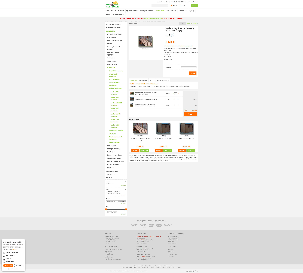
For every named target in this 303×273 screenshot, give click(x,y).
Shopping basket (172, 243)
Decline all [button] (19, 265)
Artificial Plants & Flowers (114, 34)
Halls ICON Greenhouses (116, 71)
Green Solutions (125, 271)
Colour (108, 181)
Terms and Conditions (173, 238)
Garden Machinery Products (112, 236)
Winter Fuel (110, 168)
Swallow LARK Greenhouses (114, 93)
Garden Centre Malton (158, 265)
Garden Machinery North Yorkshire (129, 267)
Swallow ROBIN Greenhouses (115, 98)
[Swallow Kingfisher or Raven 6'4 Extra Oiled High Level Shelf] (132, 93)
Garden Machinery (112, 171)
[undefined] (145, 42)
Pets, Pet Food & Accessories (115, 161)
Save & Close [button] (8, 265)
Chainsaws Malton (148, 265)
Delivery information (163, 80)
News (169, 253)
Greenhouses (111, 67)
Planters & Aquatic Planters (115, 155)
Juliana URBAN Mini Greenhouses (114, 84)
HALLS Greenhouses (114, 80)
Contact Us (171, 256)
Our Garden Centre (110, 241)
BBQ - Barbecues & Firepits (114, 40)
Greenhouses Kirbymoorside (143, 267)
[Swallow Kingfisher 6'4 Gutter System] (132, 99)
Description (133, 80)
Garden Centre (110, 31)
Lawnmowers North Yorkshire (155, 267)
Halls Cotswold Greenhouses (113, 75)
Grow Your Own (111, 37)
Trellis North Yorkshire (176, 267)
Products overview (173, 236)
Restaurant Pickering (166, 267)
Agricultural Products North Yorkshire (136, 265)
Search (108, 199)
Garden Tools (111, 58)
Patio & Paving (111, 145)
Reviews (152, 80)
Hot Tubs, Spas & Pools (113, 164)
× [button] (23, 241)
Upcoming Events (172, 254)
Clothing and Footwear (113, 28)
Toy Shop (109, 177)
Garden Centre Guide (135, 271)
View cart (194, 5)
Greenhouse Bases (114, 142)
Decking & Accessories (113, 149)
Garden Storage (111, 61)
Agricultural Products (113, 25)
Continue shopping (133, 23)
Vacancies (170, 251)
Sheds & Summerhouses (114, 158)
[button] (13, 269)
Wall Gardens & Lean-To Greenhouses (115, 138)
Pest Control (110, 152)
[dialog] (13, 255)
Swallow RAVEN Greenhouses (115, 109)
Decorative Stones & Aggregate (113, 53)
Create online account (173, 239)
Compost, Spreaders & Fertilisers (113, 48)
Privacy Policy (144, 271)
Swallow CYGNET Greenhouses (115, 120)
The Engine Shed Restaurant (112, 238)
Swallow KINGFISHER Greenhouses (116, 104)
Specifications (143, 80)
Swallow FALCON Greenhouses (115, 115)
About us (170, 249)
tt (197, 271)
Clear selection (123, 185)
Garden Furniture (112, 64)
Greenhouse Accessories (116, 130)
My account (171, 241)
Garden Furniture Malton (168, 265)
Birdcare (109, 44)
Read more (14, 249)
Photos (107, 243)
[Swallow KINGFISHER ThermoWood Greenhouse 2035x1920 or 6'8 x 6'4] (132, 105)
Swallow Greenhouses (115, 88)
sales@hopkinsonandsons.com (153, 18)
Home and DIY (110, 174)
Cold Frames (112, 134)
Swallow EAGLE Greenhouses (115, 126)
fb (195, 271)
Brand (107, 189)
